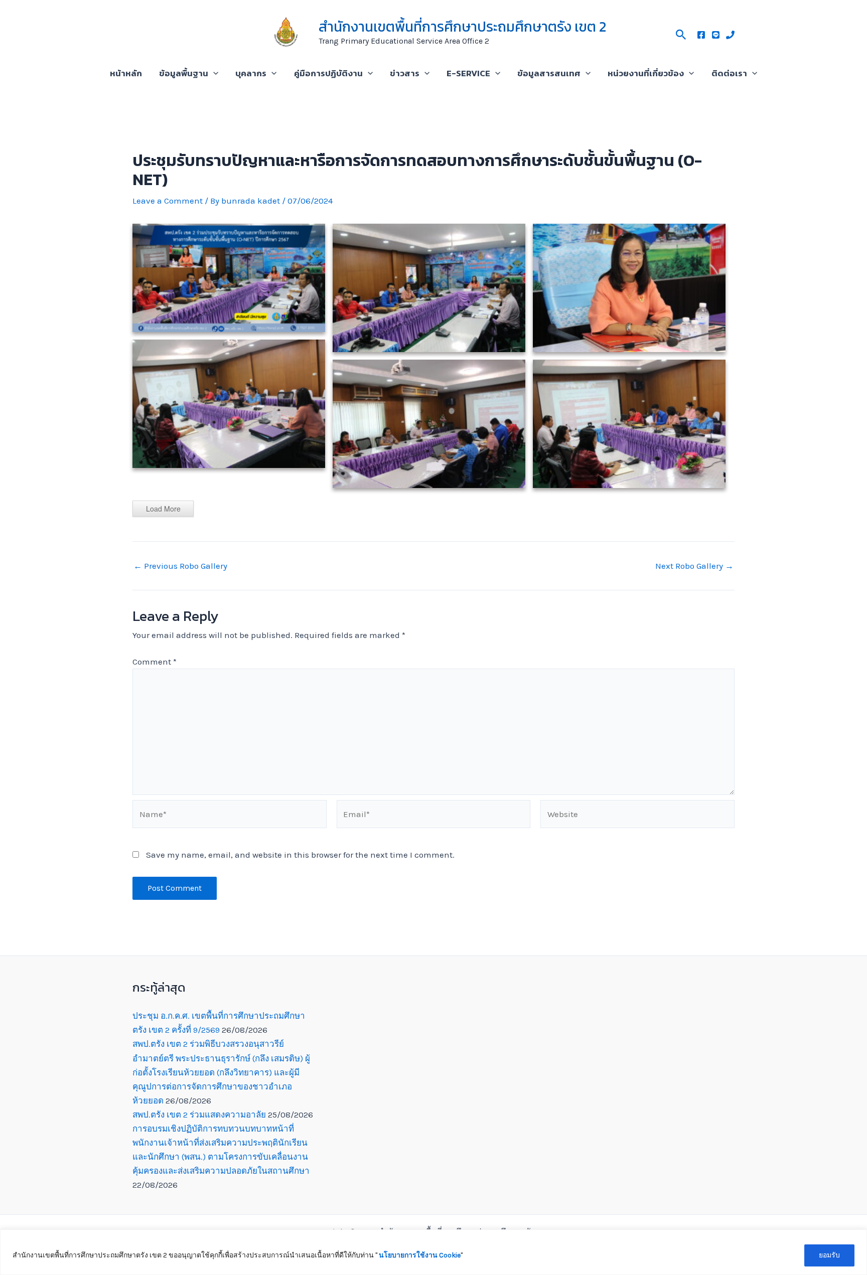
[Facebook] (701, 35)
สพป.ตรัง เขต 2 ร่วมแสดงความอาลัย (199, 1114)
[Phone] (730, 35)
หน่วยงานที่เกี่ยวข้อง (646, 73)
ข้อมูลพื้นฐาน (183, 73)
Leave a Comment (167, 201)
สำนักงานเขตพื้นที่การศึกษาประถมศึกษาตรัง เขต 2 (462, 26)
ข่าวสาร (404, 73)
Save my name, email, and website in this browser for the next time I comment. (300, 855)
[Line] (715, 35)
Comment (154, 662)
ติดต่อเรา (729, 73)
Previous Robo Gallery (180, 566)
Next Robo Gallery (694, 566)
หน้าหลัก (126, 73)
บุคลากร (250, 73)
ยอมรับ (829, 1255)
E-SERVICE (468, 73)
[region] (433, 1252)
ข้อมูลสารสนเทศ (549, 73)
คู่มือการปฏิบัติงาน (328, 73)
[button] (681, 33)
